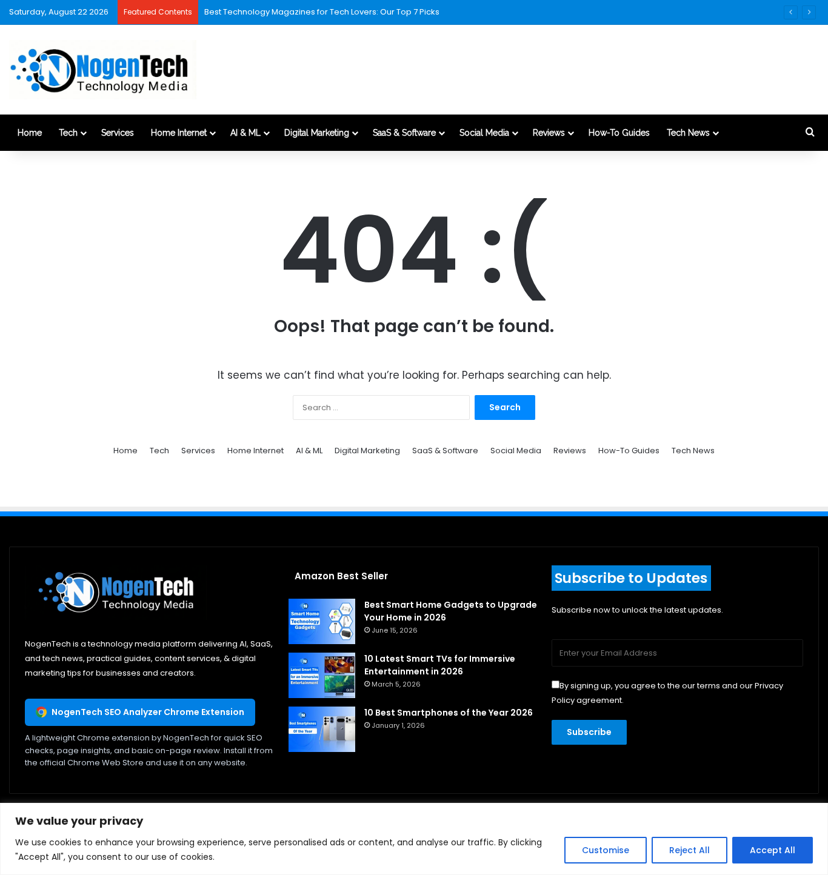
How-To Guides (619, 133)
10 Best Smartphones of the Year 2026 (448, 713)
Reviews (549, 133)
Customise (605, 850)
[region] (414, 839)
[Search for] (810, 133)
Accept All (772, 850)
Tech (68, 133)
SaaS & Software (404, 133)
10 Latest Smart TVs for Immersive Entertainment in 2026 (439, 665)
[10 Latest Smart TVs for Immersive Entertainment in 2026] (322, 675)
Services (117, 133)
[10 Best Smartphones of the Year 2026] (322, 729)
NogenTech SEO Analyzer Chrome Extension (148, 712)
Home (30, 133)
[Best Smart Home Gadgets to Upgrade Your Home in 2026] (322, 621)
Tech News (688, 133)
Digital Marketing (316, 133)
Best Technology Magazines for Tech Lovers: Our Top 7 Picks (321, 12)
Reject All (689, 850)
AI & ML (245, 133)
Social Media (484, 133)
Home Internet (179, 133)
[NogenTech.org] (102, 69)
